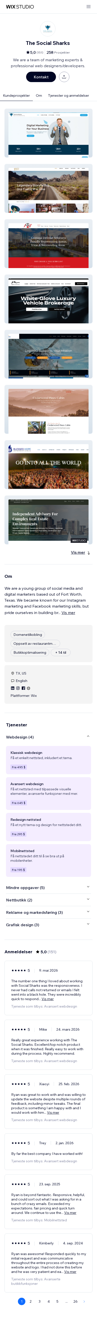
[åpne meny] (89, 6)
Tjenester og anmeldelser (68, 95)
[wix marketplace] (20, 7)
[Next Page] (84, 1301)
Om (39, 95)
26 (75, 1301)
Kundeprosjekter (16, 95)
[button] (48, 133)
